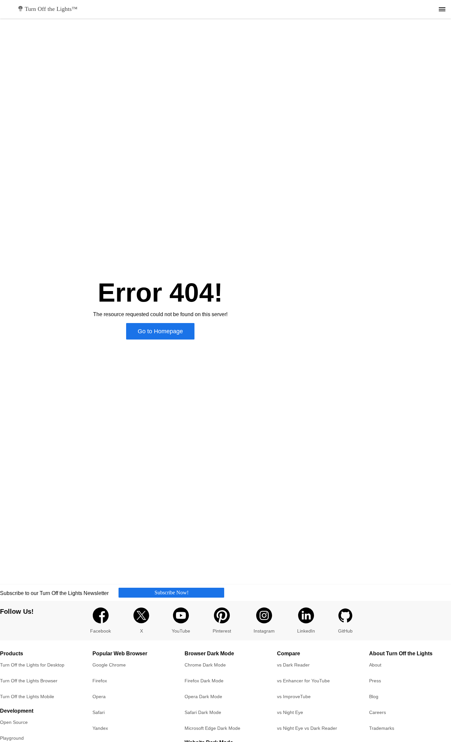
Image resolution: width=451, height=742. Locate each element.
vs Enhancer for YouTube (303, 680)
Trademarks (381, 728)
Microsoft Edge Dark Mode (212, 728)
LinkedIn (306, 631)
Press (375, 680)
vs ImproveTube (294, 696)
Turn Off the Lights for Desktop (32, 665)
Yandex (100, 728)
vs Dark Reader (293, 665)
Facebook (100, 631)
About (375, 665)
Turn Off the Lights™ (51, 9)
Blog (373, 696)
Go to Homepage (160, 331)
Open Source (14, 722)
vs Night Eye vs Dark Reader (307, 728)
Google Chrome (109, 665)
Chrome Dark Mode (205, 665)
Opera (99, 696)
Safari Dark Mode (203, 712)
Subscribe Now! (172, 592)
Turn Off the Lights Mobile (27, 696)
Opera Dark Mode (203, 696)
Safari (98, 712)
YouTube (181, 631)
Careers (377, 712)
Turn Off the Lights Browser (28, 680)
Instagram (264, 631)
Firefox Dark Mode (204, 680)
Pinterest (222, 631)
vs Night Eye (290, 712)
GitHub (345, 631)
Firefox (99, 680)
